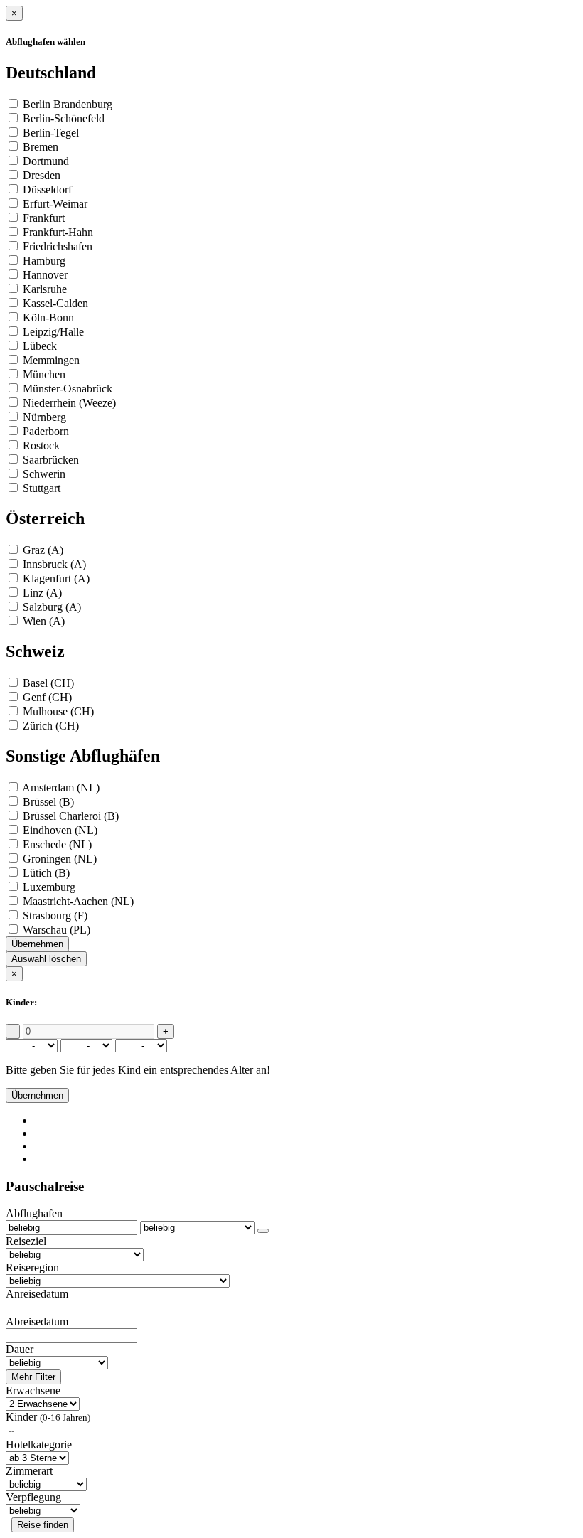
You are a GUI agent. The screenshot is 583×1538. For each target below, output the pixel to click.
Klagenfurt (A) (56, 578)
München (44, 374)
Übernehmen (37, 944)
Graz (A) (43, 550)
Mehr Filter (33, 1377)
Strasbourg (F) (55, 915)
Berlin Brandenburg (67, 104)
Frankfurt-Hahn (58, 232)
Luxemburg (49, 887)
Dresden (41, 175)
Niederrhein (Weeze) (69, 403)
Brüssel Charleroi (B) (71, 816)
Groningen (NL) (60, 859)
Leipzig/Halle (53, 332)
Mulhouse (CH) (58, 711)
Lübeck (40, 346)
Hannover (45, 275)
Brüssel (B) (48, 802)
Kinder (48, 1417)
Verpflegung (33, 1497)
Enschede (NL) (57, 844)
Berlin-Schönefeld (64, 118)
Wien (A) (44, 621)
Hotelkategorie (39, 1444)
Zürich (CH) (51, 726)
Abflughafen (34, 1213)
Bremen (40, 147)
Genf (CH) (47, 697)
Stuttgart (41, 488)
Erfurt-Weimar (55, 204)
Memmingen (51, 360)
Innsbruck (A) (54, 564)
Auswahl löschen (46, 959)
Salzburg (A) (52, 607)
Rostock (41, 445)
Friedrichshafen (57, 246)
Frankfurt (44, 218)
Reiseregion (32, 1267)
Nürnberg (44, 417)
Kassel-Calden (55, 303)
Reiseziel (26, 1241)
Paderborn (46, 431)
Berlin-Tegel (51, 133)
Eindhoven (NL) (60, 830)
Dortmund (46, 161)
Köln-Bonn (48, 317)
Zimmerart (29, 1471)
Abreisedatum (37, 1321)
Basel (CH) (48, 683)
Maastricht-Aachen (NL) (78, 901)
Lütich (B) (46, 873)
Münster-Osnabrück (67, 389)
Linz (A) (42, 593)
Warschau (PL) (56, 930)
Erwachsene (33, 1390)
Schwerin (44, 474)
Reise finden (42, 1525)
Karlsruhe (45, 289)
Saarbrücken (51, 460)
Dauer (19, 1349)
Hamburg (44, 261)
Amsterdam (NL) (61, 787)
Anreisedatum (37, 1294)
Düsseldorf (47, 189)
